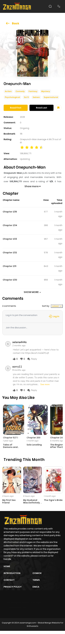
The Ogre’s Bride (53, 500)
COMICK (37, 573)
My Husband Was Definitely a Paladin (32, 503)
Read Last (41, 107)
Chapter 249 (57, 437)
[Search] (50, 6)
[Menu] (59, 6)
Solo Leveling (34, 444)
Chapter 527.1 (10, 437)
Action (8, 91)
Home (7, 566)
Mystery (45, 91)
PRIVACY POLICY (13, 586)
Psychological (12, 97)
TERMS (36, 579)
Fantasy (33, 91)
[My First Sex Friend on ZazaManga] (11, 479)
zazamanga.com (27, 622)
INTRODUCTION (12, 573)
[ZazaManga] (17, 6)
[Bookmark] (58, 108)
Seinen (36, 97)
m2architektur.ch (17, 607)
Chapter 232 (10, 252)
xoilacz (25, 602)
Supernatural (51, 97)
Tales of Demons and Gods (10, 447)
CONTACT (9, 579)
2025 (22, 116)
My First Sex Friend (9, 501)
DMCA (35, 586)
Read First (15, 107)
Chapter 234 (10, 225)
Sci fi (26, 97)
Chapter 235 (10, 211)
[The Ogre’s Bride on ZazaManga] (53, 479)
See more (45, 384)
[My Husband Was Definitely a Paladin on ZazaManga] (32, 479)
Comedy (20, 91)
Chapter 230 (10, 279)
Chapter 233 (10, 238)
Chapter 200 (33, 437)
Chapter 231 (9, 266)
